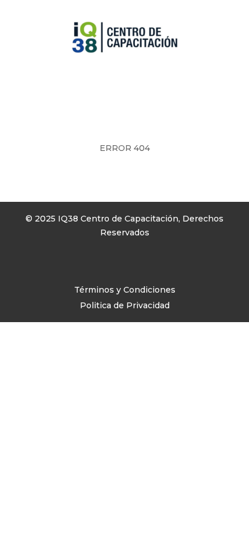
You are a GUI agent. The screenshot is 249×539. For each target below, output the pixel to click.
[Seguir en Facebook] (34, 266)
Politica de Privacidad (125, 305)
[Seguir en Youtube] (80, 266)
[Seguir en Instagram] (57, 266)
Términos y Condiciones (124, 290)
